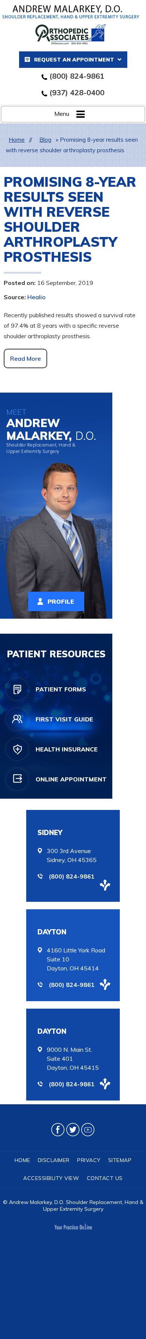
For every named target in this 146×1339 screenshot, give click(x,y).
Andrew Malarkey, (51, 431)
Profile (61, 601)
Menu (61, 113)
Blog (45, 139)
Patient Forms (61, 689)
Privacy (89, 1160)
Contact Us (105, 1178)
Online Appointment (71, 779)
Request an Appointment (74, 59)
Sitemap (120, 1160)
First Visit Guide (64, 719)
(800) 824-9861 (76, 76)
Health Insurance (67, 749)
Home (17, 139)
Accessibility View (51, 1178)
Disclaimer (54, 1160)
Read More (25, 358)
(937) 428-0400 (76, 92)
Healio (36, 297)
